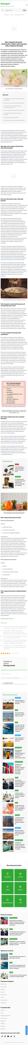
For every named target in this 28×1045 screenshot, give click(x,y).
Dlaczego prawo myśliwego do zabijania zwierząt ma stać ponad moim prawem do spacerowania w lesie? (20, 754)
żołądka (22, 256)
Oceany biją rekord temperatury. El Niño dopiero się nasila (19, 714)
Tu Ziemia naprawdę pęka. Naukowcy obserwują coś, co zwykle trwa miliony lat (19, 820)
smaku (2, 160)
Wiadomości (4, 984)
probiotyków (22, 266)
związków (12, 223)
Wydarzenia (3, 1002)
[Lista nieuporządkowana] (10, 678)
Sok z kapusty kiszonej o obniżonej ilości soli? (14, 120)
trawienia (9, 266)
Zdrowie (3, 992)
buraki (20, 439)
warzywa (20, 138)
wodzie (9, 133)
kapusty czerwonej (13, 556)
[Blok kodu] (13, 678)
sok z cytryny (11, 441)
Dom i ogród (3, 986)
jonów (2, 259)
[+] (18, 678)
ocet (17, 441)
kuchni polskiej (11, 433)
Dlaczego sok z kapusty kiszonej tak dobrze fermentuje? (14, 99)
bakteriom (20, 152)
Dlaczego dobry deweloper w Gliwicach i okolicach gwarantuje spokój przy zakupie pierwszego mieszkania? (20, 769)
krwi (2, 215)
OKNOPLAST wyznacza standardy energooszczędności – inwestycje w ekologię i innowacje (20, 845)
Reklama (3, 1023)
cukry (10, 157)
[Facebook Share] (17, 661)
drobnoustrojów (4, 607)
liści (21, 154)
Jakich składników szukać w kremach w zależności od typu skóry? (19, 469)
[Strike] (7, 678)
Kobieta (2, 989)
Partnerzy (3, 1026)
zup (9, 449)
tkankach (18, 157)
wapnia (10, 259)
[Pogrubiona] (2, 678)
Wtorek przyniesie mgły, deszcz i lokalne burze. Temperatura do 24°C (20, 833)
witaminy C (15, 205)
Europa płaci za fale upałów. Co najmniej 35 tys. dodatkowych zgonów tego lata (20, 808)
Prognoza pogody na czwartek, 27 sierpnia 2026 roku (20, 702)
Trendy (11, 14)
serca (7, 339)
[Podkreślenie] (5, 678)
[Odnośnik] (15, 678)
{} (16, 678)
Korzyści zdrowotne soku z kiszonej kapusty (14, 103)
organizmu (3, 275)
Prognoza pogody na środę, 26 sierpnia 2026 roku (19, 739)
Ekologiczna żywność (19, 14)
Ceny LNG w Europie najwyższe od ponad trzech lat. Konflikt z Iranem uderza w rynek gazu (19, 728)
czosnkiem (8, 613)
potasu (5, 259)
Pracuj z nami (4, 1018)
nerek (8, 347)
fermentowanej (7, 132)
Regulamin (3, 1021)
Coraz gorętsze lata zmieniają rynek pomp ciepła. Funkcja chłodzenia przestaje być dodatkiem (20, 482)
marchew (15, 439)
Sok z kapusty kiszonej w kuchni (11, 117)
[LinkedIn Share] (17, 665)
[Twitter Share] (20, 661)
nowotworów (8, 256)
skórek (24, 154)
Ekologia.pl (6, 14)
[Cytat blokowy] (12, 678)
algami (14, 613)
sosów (12, 449)
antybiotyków (4, 236)
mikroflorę (8, 267)
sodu (9, 612)
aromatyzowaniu (4, 449)
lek (7, 248)
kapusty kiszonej (7, 194)
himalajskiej (16, 532)
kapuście (12, 132)
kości (11, 215)
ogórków (24, 452)
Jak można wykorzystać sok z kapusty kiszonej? (12, 113)
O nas (2, 1013)
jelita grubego (17, 256)
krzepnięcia (24, 213)
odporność (21, 239)
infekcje (11, 241)
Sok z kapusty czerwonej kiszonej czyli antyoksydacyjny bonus (12, 106)
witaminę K (19, 211)
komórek (3, 256)
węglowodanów (4, 191)
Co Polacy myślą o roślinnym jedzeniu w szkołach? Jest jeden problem (20, 795)
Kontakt (2, 1010)
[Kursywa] (3, 678)
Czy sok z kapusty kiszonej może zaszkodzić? (14, 110)
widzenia (16, 326)
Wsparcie (3, 1028)
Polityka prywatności (5, 1015)
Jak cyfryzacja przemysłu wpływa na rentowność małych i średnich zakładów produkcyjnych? (20, 783)
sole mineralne (19, 610)
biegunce (17, 357)
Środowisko (3, 994)
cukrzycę (24, 323)
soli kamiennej (9, 569)
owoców (3, 60)
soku (2, 194)
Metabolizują (4, 157)
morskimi (19, 613)
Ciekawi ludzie (4, 1000)
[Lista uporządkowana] (8, 678)
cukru (11, 423)
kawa (2, 426)
